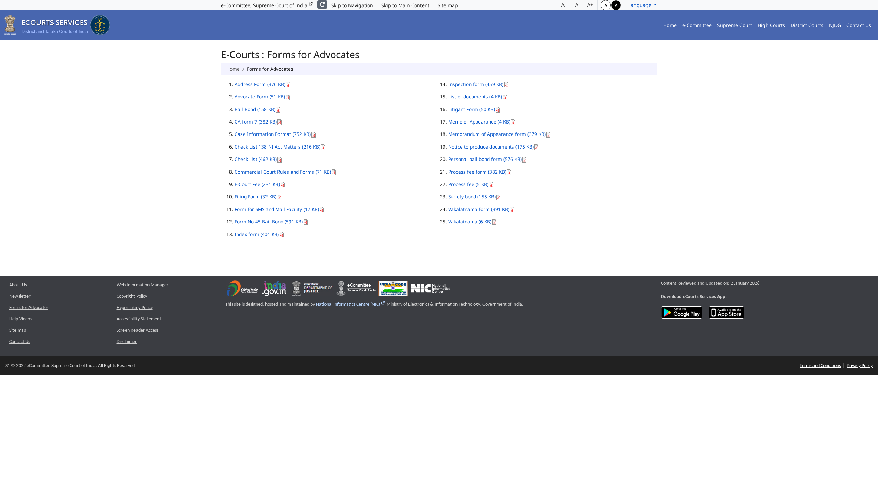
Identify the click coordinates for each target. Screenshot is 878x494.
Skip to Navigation (352, 5)
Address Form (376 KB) (260, 84)
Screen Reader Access (137, 330)
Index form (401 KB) (257, 234)
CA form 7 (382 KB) (256, 121)
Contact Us (858, 25)
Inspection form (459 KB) (475, 84)
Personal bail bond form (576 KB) (485, 159)
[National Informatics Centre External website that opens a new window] (430, 290)
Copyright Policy (132, 296)
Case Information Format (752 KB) (273, 134)
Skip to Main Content (405, 5)
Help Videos (20, 319)
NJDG (835, 25)
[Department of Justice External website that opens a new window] (312, 290)
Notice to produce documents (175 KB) (491, 146)
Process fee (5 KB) (468, 184)
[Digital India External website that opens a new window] (242, 290)
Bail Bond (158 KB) (255, 109)
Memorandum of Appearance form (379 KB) (497, 134)
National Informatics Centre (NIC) (350, 304)
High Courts (771, 25)
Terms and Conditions (820, 366)
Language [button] (640, 5)
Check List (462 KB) (256, 159)
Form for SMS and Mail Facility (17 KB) (277, 209)
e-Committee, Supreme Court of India (265, 5)
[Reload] (322, 4)
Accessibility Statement (139, 319)
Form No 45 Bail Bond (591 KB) (269, 221)
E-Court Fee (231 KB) (257, 184)
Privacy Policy (860, 366)
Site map (448, 5)
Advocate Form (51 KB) (260, 96)
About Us (18, 285)
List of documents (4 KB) (475, 96)
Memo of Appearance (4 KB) (479, 121)
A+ (590, 4)
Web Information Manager (142, 285)
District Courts (807, 25)
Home (670, 25)
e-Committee (697, 25)
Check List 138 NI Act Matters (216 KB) (277, 146)
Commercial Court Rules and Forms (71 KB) (283, 171)
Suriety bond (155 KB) (472, 196)
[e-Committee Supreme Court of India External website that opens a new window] (355, 290)
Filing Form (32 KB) (255, 196)
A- (563, 4)
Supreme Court (734, 25)
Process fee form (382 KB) (477, 171)
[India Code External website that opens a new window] (393, 290)
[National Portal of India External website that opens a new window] (274, 290)
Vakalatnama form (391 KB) (478, 209)
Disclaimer (127, 342)
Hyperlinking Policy (135, 308)
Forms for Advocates (28, 308)
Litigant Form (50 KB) (471, 109)
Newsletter (20, 296)
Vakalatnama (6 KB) (469, 221)
